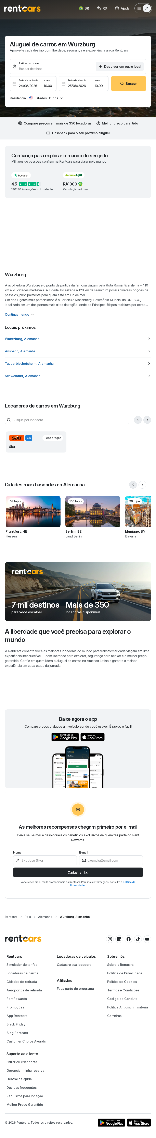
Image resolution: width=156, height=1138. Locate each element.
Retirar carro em (29, 63)
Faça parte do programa (75, 989)
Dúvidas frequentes (21, 1087)
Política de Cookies (122, 982)
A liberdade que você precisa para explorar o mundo (68, 635)
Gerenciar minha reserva (25, 1070)
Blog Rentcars (17, 1033)
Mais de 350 (87, 605)
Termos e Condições (123, 990)
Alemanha (45, 916)
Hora (47, 80)
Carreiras (114, 1016)
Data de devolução (79, 80)
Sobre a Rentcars (120, 965)
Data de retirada (28, 80)
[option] (78, 339)
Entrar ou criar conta (21, 1062)
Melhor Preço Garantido (24, 1105)
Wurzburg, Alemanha (75, 916)
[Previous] (138, 420)
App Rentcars (16, 1016)
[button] (24, 175)
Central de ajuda (19, 1079)
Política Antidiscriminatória (127, 1007)
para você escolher (26, 612)
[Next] (147, 420)
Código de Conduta (122, 999)
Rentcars (11, 916)
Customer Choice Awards (26, 1041)
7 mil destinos (35, 605)
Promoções (15, 1007)
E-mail (83, 852)
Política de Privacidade (124, 973)
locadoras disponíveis (83, 612)
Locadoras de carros (22, 973)
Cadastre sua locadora (74, 965)
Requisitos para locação (24, 1096)
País (28, 916)
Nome (17, 852)
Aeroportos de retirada (24, 990)
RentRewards (16, 999)
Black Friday (15, 1024)
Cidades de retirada (21, 982)
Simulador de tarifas (21, 965)
